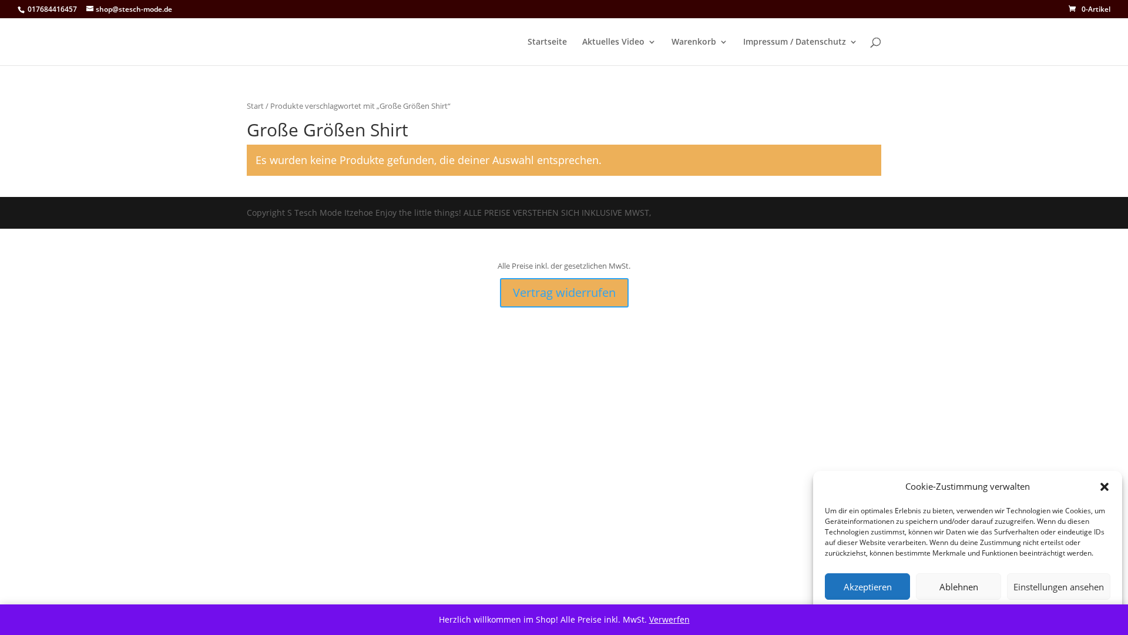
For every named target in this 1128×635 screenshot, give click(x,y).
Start (255, 106)
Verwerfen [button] (669, 619)
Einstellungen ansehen (1058, 587)
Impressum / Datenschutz (794, 42)
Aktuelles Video (613, 42)
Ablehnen (958, 587)
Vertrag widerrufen (564, 292)
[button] (1104, 487)
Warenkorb (694, 42)
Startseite (547, 42)
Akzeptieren (868, 587)
